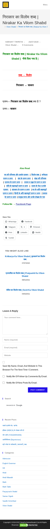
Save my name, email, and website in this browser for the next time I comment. (22, 368)
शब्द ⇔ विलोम (25, 75)
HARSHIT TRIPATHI (14, 42)
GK (4, 468)
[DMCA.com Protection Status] (28, 525)
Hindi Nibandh (8, 477)
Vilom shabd (11, 45)
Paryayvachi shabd (10, 492)
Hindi (4, 473)
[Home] (3, 27)
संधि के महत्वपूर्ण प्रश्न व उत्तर (17, 186)
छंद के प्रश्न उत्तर (24, 178)
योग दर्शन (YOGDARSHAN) (12, 435)
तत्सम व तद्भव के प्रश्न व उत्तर (35, 182)
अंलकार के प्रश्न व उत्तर (21, 189)
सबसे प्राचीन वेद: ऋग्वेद (10, 426)
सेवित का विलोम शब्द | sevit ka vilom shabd (25, 290)
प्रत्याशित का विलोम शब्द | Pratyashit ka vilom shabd (25, 274)
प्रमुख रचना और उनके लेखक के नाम (31, 197)
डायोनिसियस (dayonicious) (12, 440)
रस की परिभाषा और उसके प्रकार (16, 175)
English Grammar (9, 463)
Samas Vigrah (8, 496)
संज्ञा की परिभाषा (40, 178)
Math (4, 482)
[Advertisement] (25, 139)
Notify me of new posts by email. (21, 383)
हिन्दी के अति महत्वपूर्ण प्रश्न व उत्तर (27, 193)
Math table (7, 487)
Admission (6, 459)
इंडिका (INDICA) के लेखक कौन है (13, 430)
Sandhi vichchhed (9, 501)
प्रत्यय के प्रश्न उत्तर (12, 182)
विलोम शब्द (35, 175)
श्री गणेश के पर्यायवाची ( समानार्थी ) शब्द (15, 444)
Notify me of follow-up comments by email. (26, 376)
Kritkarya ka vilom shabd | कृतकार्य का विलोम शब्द (25, 257)
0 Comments (27, 45)
